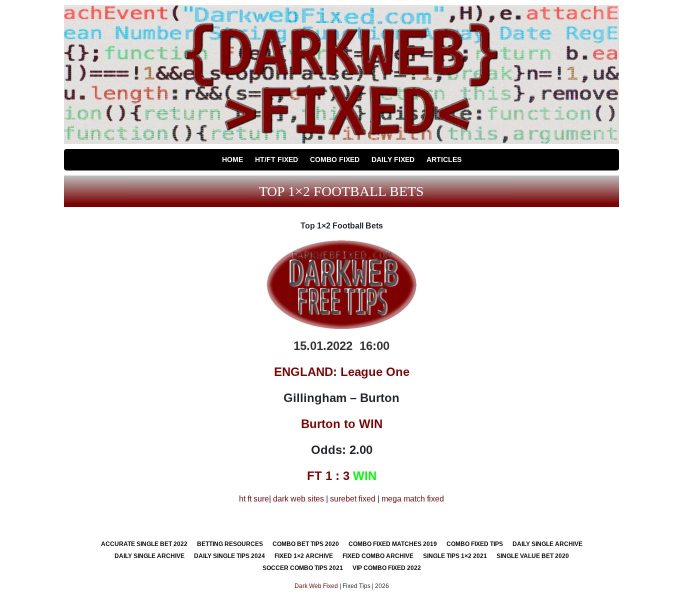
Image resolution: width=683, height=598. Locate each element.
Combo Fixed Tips (474, 544)
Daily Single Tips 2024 (229, 556)
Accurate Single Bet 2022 (144, 544)
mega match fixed (413, 498)
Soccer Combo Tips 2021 (302, 568)
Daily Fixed (393, 160)
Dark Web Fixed (316, 586)
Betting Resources (230, 544)
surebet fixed (353, 498)
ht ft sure (254, 498)
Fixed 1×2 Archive (303, 556)
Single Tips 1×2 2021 (455, 556)
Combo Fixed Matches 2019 (392, 544)
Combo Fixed (335, 160)
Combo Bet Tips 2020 (305, 544)
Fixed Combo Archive (378, 556)
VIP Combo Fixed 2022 (386, 568)
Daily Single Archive (547, 544)
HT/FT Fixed (276, 160)
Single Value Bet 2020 (532, 556)
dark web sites (298, 498)
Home (232, 160)
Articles (444, 160)
